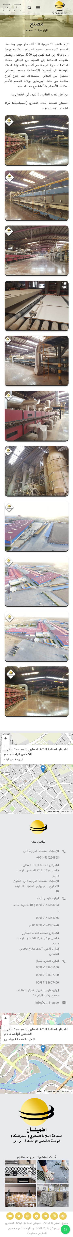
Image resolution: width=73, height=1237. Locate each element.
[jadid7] (37, 393)
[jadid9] (37, 503)
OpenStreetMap (53, 1091)
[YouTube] (10, 1216)
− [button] (5, 1025)
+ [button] (5, 1018)
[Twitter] (19, 1216)
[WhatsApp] (28, 1216)
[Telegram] (36, 1216)
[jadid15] (37, 669)
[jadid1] (37, 117)
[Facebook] (63, 1216)
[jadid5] (37, 283)
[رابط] (59, 8)
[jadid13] (37, 558)
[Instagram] (54, 1216)
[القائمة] (37, 8)
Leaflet (39, 1091)
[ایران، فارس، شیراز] (62, 961)
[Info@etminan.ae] (62, 1002)
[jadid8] (37, 448)
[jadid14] (37, 614)
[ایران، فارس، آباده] (62, 899)
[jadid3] (37, 173)
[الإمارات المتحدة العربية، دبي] (62, 851)
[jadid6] (37, 338)
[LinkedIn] (45, 1216)
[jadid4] (37, 228)
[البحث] (29, 7)
